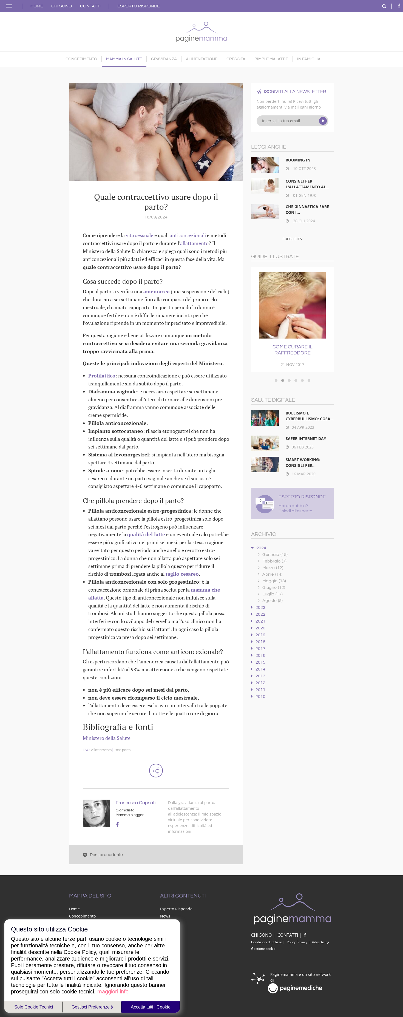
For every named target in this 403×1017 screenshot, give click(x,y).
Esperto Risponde (138, 6)
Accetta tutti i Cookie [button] (151, 1007)
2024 (261, 548)
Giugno (273, 587)
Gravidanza (164, 59)
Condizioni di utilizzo (266, 942)
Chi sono (61, 6)
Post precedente (106, 855)
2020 (260, 628)
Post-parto (122, 750)
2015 (260, 662)
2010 (260, 696)
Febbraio (274, 561)
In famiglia (308, 59)
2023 (260, 607)
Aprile (272, 574)
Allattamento (101, 750)
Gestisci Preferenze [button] (91, 1007)
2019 (260, 635)
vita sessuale (139, 235)
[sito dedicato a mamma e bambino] (201, 30)
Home (36, 6)
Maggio (274, 581)
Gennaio (275, 554)
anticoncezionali (188, 235)
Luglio (272, 594)
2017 (260, 648)
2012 (260, 683)
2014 (260, 669)
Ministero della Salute (106, 738)
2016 (260, 655)
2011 (260, 690)
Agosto (272, 600)
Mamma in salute (124, 59)
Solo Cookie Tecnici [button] (33, 1007)
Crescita (235, 59)
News (165, 916)
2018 (260, 642)
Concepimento (81, 59)
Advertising (320, 942)
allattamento (194, 243)
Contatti (90, 6)
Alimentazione (201, 59)
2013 (260, 676)
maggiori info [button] (113, 991)
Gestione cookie (263, 948)
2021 (260, 621)
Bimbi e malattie (271, 59)
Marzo (272, 568)
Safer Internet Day (306, 438)
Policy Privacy (297, 942)
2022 (260, 614)
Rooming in (298, 160)
